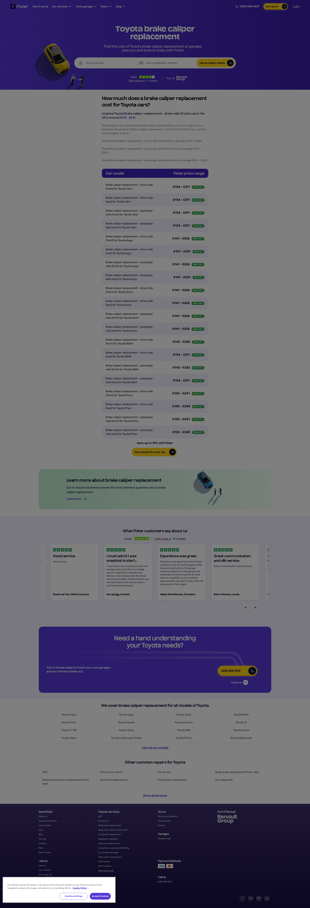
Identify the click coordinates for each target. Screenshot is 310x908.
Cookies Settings (73, 896)
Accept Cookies (100, 896)
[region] (59, 890)
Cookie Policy (80, 888)
